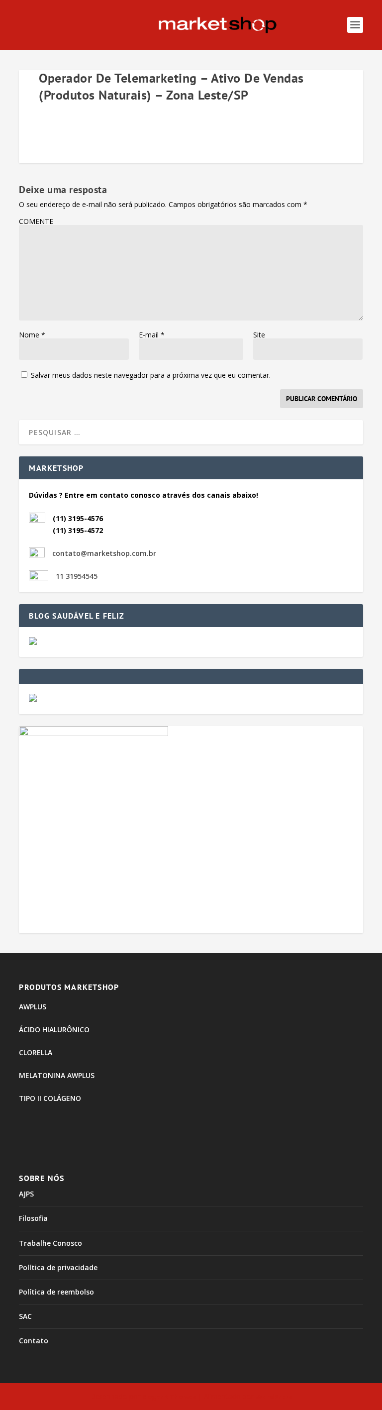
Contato (33, 1340)
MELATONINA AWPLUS (57, 1075)
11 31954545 (76, 576)
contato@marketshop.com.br (104, 553)
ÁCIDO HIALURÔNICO (54, 1029)
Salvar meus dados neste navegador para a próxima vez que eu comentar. (151, 375)
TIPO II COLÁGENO (50, 1098)
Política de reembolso (56, 1292)
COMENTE (36, 221)
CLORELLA (35, 1052)
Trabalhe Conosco (50, 1243)
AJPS (26, 1193)
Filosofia (33, 1218)
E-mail (152, 334)
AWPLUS (32, 1006)
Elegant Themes (169, 1396)
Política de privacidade (58, 1267)
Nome (32, 334)
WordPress (274, 1396)
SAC (25, 1316)
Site (259, 334)
